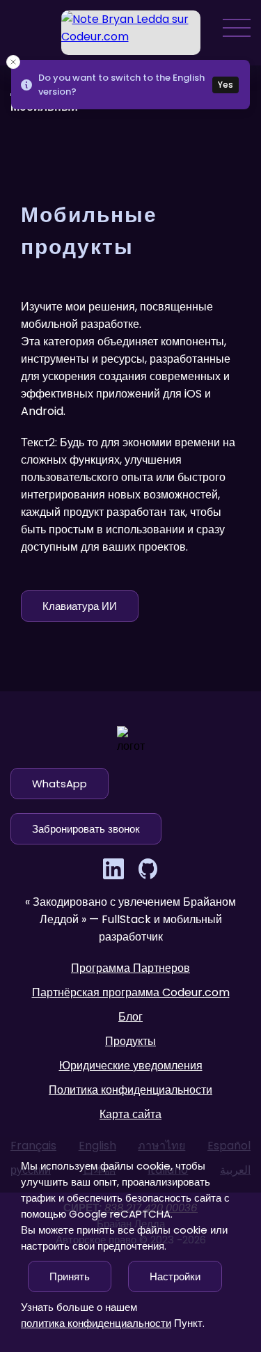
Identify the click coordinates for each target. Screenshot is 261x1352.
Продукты (130, 1041)
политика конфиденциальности (96, 1323)
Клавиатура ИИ (79, 606)
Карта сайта (130, 1114)
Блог (130, 1017)
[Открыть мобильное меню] (236, 27)
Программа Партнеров (130, 968)
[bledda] (130, 32)
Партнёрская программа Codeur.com (131, 992)
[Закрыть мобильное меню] (130, 676)
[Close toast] (13, 62)
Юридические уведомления (131, 1066)
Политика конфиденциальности (130, 1090)
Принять (69, 1276)
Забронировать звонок (86, 829)
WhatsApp (59, 783)
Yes (225, 85)
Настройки (175, 1276)
